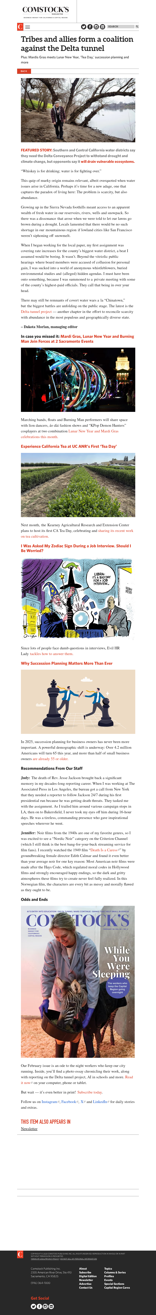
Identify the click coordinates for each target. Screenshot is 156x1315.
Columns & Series (115, 1272)
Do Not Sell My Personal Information (78, 1259)
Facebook (90, 27)
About (83, 1268)
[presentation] (20, 27)
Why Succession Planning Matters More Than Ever (66, 663)
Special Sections (114, 1283)
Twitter (83, 27)
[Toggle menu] (27, 27)
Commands (3, 1312)
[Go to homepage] (45, 12)
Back (24, 71)
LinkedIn (102, 27)
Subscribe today (89, 1092)
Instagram (96, 27)
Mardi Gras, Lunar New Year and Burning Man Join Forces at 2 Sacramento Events (77, 338)
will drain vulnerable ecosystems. (108, 161)
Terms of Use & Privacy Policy (45, 1259)
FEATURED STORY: (36, 150)
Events (108, 1280)
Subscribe (85, 1272)
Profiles (109, 1276)
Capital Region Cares (117, 1287)
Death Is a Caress (104, 849)
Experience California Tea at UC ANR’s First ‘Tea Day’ (69, 446)
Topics (108, 1268)
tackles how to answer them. (51, 653)
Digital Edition (88, 1276)
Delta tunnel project (36, 311)
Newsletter (29, 1128)
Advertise (85, 1283)
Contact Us (85, 1287)
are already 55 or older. (50, 758)
